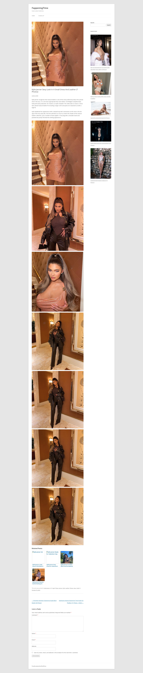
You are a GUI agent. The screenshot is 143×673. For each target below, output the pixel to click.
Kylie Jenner (47, 588)
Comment (35, 615)
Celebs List (41, 15)
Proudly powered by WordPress (39, 666)
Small (78, 588)
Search (92, 22)
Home (33, 15)
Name (34, 633)
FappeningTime (40, 7)
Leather (67, 588)
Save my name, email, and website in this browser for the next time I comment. (56, 652)
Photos (71, 588)
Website (34, 646)
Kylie (64, 588)
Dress (57, 588)
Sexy (75, 588)
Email (34, 640)
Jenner (60, 588)
